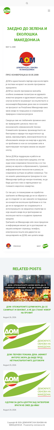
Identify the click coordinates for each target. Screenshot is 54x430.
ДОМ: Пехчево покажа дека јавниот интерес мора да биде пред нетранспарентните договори (27, 357)
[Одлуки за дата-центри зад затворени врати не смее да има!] (27, 383)
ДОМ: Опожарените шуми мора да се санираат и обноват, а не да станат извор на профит (27, 310)
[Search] (27, 3)
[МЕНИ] (49, 11)
